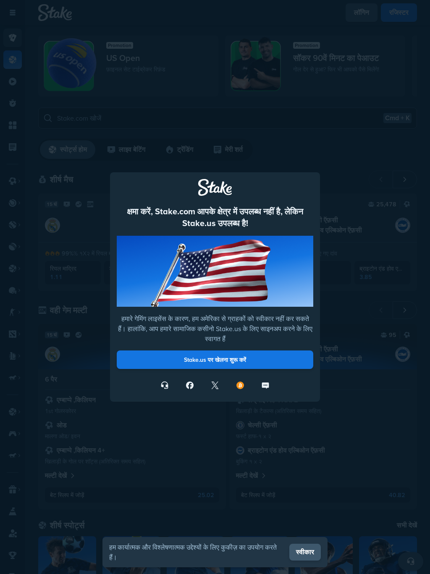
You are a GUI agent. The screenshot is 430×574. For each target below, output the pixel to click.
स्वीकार (305, 552)
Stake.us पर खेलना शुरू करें (215, 359)
